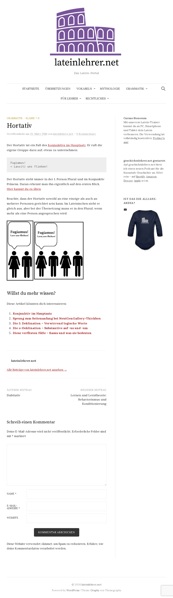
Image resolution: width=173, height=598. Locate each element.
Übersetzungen (57, 89)
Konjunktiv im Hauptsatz (32, 313)
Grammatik (135, 89)
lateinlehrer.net (92, 584)
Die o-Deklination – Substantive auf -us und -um (50, 328)
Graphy (95, 590)
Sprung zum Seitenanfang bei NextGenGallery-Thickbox (57, 318)
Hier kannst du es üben (24, 189)
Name (11, 494)
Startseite (30, 89)
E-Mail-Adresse (13, 507)
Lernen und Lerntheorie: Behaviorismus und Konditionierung (88, 399)
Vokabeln (84, 89)
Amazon (151, 176)
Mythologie (110, 89)
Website (12, 518)
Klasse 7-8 (32, 118)
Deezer (128, 180)
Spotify (140, 176)
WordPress (72, 590)
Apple (137, 180)
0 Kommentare (86, 134)
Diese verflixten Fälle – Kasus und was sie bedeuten (52, 333)
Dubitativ (13, 395)
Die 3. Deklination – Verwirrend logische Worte (50, 323)
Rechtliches (96, 98)
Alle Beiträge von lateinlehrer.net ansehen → (37, 370)
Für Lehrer (69, 98)
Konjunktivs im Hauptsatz (67, 145)
